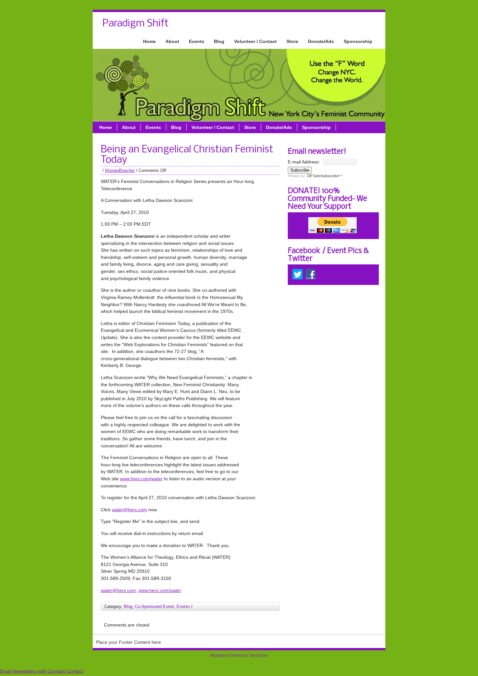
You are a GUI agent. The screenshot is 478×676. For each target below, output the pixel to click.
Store (292, 41)
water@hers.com (129, 509)
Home (149, 41)
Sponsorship (358, 41)
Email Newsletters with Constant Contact (41, 671)
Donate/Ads (321, 41)
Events (196, 41)
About (172, 41)
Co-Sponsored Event (154, 606)
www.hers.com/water (141, 478)
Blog (219, 41)
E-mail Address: (304, 161)
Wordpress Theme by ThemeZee (239, 655)
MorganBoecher (120, 170)
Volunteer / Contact (255, 41)
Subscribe (299, 170)
